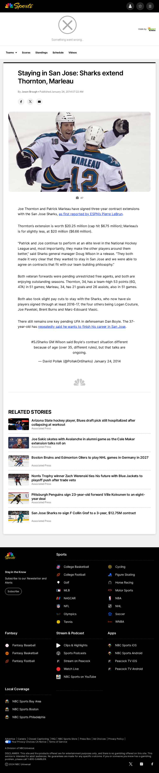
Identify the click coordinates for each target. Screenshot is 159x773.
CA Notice (40, 741)
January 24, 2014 (107, 361)
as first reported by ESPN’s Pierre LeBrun (91, 214)
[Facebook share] (21, 101)
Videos (73, 52)
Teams (10, 52)
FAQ (53, 738)
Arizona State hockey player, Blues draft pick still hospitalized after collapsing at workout (83, 422)
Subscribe (13, 591)
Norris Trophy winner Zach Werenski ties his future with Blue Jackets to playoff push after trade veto (87, 478)
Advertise (10, 738)
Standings (41, 52)
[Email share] (39, 101)
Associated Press (41, 428)
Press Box (85, 738)
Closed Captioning (39, 738)
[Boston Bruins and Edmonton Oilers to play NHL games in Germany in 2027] (18, 461)
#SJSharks (39, 342)
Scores (26, 52)
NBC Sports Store (67, 738)
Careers (22, 738)
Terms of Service (58, 741)
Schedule (58, 52)
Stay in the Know (15, 572)
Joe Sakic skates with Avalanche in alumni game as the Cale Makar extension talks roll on (83, 441)
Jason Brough (29, 91)
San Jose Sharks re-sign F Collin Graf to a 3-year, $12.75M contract (83, 513)
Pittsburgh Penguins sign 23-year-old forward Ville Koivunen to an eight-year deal (88, 496)
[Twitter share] (30, 101)
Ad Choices (99, 738)
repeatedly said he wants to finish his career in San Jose (81, 326)
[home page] (19, 6)
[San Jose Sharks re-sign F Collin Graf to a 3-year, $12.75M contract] (18, 516)
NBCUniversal (26, 748)
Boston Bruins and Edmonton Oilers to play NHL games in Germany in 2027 (89, 457)
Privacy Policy (116, 738)
